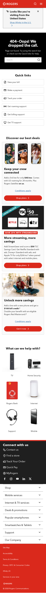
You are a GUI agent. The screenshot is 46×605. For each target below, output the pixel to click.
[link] (22, 24)
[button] (35, 4)
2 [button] (19, 308)
